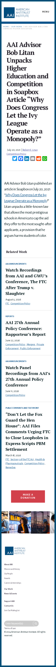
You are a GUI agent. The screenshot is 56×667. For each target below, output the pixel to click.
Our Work (16, 27)
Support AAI (9, 601)
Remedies (11, 467)
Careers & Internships (12, 583)
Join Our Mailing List (12, 610)
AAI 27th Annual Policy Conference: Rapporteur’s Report (26, 328)
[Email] (33, 159)
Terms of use (10, 628)
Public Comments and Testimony (22, 408)
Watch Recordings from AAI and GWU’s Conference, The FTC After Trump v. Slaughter (26, 281)
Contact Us (8, 606)
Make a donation (28, 496)
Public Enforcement (30, 348)
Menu (45, 12)
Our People (8, 574)
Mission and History (12, 569)
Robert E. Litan (30, 150)
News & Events (10, 594)
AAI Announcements (16, 264)
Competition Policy (16, 154)
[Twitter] (15, 159)
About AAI (8, 564)
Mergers (31, 344)
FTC (7, 303)
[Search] (36, 624)
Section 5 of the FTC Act (22, 459)
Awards (7, 578)
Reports (10, 316)
